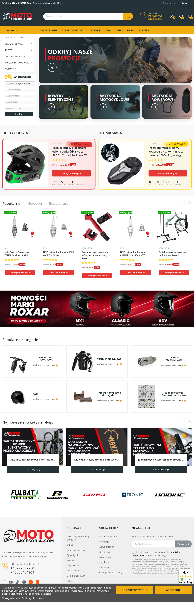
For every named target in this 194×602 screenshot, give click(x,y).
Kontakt (71, 560)
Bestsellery (58, 203)
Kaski (36, 394)
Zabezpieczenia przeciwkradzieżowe (174, 393)
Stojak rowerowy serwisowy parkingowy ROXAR (173, 254)
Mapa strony (73, 565)
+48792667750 (155, 16)
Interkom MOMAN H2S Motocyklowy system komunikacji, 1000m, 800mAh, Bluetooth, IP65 (165, 151)
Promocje (104, 541)
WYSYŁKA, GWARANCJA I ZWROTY (79, 538)
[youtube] (11, 582)
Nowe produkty (106, 546)
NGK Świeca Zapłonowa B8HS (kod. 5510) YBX (58, 254)
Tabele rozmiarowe (76, 550)
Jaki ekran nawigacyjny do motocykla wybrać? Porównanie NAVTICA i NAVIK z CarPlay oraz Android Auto (97, 459)
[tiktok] (17, 582)
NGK (6, 248)
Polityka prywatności (109, 536)
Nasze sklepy (73, 570)
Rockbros (58, 143)
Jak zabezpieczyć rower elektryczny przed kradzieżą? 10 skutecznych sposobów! (33, 459)
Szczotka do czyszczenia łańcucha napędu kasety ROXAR (95, 255)
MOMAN (153, 143)
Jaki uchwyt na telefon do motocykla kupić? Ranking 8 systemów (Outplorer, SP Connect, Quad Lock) (161, 459)
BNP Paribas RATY (76, 575)
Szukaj (18, 114)
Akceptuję (173, 590)
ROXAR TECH (87, 248)
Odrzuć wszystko (134, 590)
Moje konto (105, 557)
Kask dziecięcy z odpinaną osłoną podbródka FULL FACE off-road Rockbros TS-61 (70, 151)
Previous (183, 202)
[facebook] (4, 582)
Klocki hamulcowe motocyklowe (110, 393)
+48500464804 (155, 19)
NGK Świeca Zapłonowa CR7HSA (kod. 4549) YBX (132, 254)
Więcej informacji (11, 598)
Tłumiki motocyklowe (174, 358)
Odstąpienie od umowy (110, 572)
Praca (70, 580)
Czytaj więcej (31, 469)
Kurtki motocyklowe (109, 359)
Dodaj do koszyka (71, 173)
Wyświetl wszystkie (44, 365)
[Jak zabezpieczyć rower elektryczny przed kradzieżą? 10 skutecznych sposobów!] (32, 447)
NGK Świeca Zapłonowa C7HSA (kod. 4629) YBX (17, 254)
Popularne (11, 203)
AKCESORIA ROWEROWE (46, 358)
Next (189, 202)
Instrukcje (104, 567)
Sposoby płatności (76, 555)
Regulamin (104, 562)
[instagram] (24, 582)
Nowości (34, 203)
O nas (70, 544)
